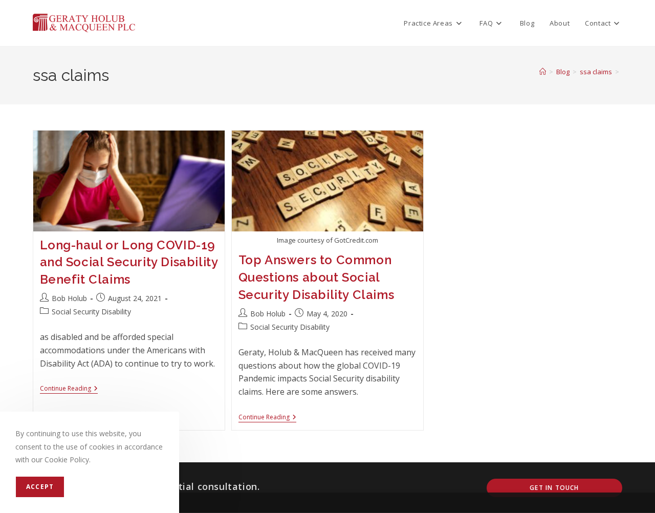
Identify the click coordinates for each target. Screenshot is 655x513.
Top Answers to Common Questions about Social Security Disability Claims (316, 277)
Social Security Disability (91, 311)
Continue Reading (69, 389)
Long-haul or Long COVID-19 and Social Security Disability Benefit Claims (129, 262)
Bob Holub (69, 298)
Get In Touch (554, 487)
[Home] (542, 71)
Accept (40, 486)
